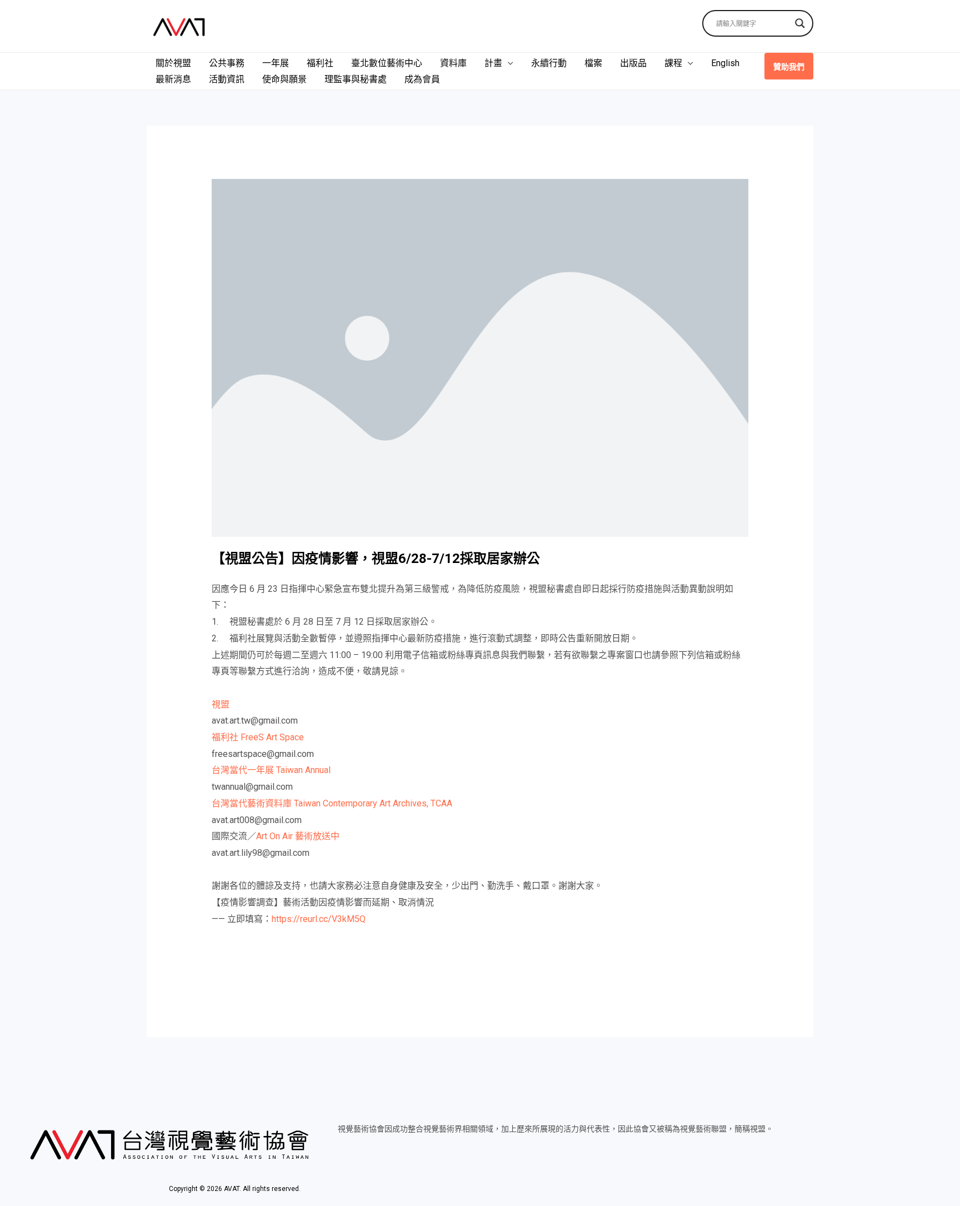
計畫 (493, 63)
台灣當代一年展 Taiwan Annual (271, 770)
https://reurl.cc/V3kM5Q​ (319, 919)
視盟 (220, 704)
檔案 (593, 63)
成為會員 (422, 79)
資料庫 (453, 63)
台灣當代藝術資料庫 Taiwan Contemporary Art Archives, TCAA (332, 803)
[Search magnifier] (800, 23)
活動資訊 (226, 79)
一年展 (275, 63)
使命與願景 (284, 79)
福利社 (320, 63)
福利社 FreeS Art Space (258, 737)
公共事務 (226, 63)
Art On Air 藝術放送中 (297, 836)
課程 (673, 63)
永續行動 (549, 63)
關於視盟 (173, 63)
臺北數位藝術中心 (386, 63)
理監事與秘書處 (355, 79)
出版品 (633, 63)
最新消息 (173, 79)
